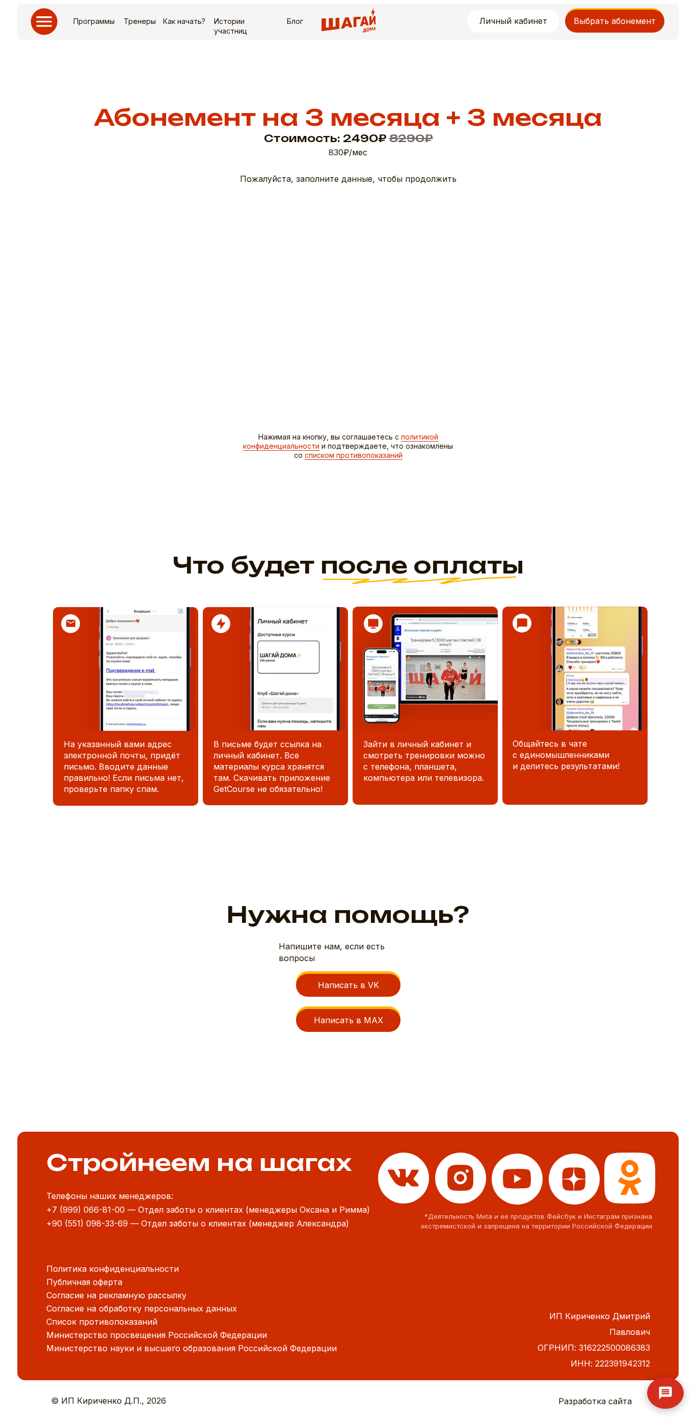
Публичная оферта (84, 1282)
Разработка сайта (595, 1401)
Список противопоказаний (101, 1322)
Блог (295, 21)
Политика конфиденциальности (112, 1269)
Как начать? (184, 21)
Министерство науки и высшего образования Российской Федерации (191, 1348)
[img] (629, 1178)
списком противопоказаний (354, 455)
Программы (94, 21)
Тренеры (140, 21)
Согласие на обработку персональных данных (141, 1308)
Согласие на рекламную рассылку (116, 1295)
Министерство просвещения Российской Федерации (156, 1335)
